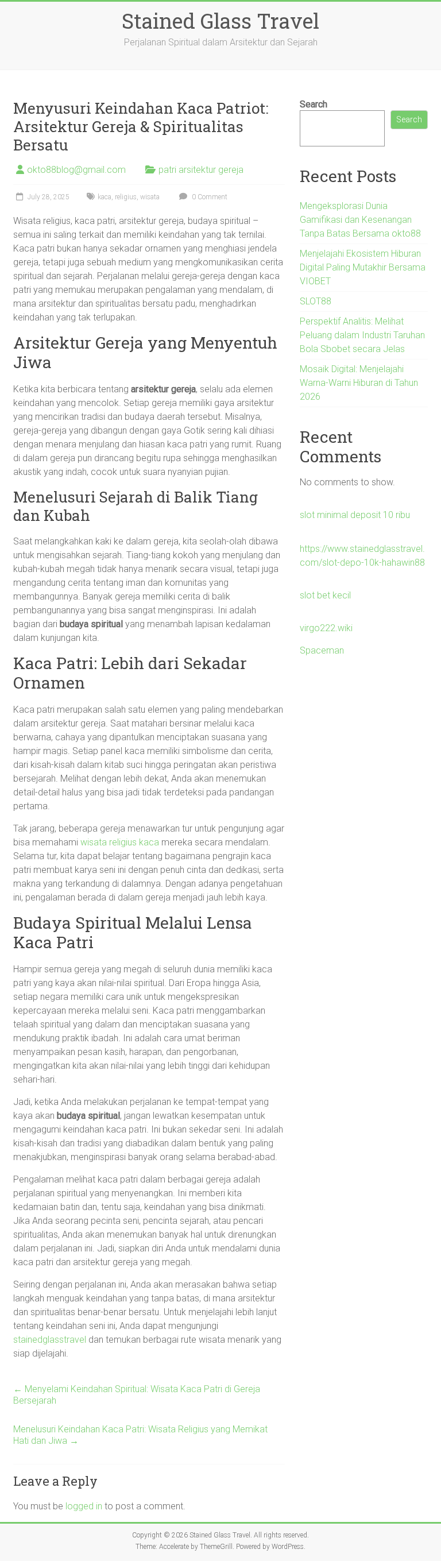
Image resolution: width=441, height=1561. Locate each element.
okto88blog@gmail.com (76, 169)
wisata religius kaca (119, 842)
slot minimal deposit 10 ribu (355, 514)
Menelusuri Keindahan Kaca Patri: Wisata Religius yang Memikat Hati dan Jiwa (140, 1435)
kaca (104, 197)
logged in (83, 1506)
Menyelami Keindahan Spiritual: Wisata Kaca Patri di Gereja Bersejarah (136, 1395)
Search (313, 104)
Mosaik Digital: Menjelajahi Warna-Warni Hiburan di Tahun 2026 (359, 383)
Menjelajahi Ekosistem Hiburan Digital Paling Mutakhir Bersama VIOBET (362, 267)
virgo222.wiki (326, 628)
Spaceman (322, 650)
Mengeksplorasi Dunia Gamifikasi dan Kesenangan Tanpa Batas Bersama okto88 (360, 219)
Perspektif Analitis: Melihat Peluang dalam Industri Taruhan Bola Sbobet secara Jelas (362, 335)
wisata (150, 197)
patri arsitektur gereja (200, 169)
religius (126, 197)
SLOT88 (315, 301)
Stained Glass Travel (220, 20)
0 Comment (208, 197)
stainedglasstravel (49, 1339)
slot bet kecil (325, 595)
